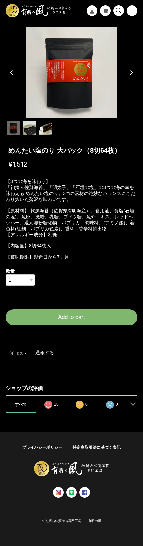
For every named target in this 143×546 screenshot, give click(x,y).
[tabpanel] (71, 72)
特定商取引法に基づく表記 (97, 447)
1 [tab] (13, 128)
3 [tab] (45, 128)
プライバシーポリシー (42, 447)
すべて (21, 404)
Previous (12, 72)
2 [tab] (29, 128)
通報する (44, 352)
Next (130, 72)
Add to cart (71, 317)
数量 (10, 271)
